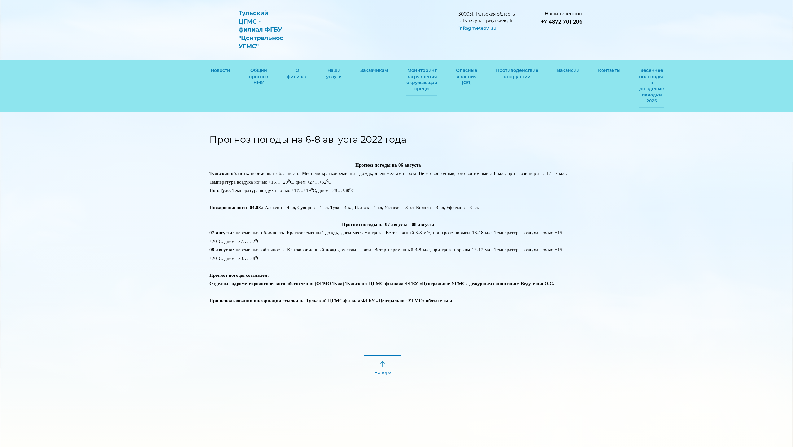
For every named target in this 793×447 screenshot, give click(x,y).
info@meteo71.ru (477, 28)
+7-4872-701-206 (561, 22)
